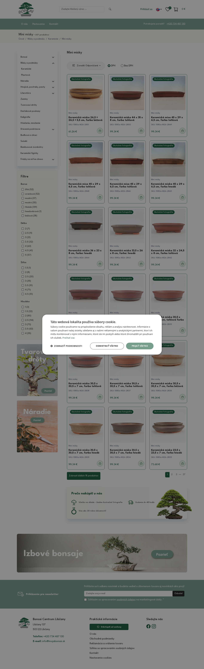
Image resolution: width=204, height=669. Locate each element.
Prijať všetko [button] (140, 345)
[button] (66, 346)
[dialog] (102, 334)
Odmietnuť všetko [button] (107, 345)
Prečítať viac (68, 337)
